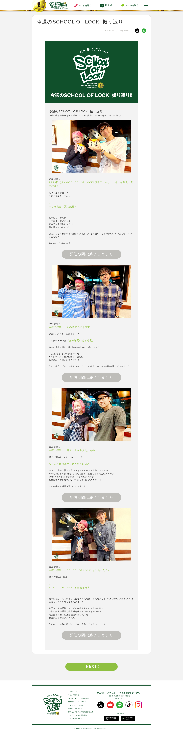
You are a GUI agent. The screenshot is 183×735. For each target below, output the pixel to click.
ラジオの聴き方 (73, 695)
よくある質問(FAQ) (75, 718)
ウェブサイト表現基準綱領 (77, 715)
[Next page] (91, 666)
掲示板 (108, 5)
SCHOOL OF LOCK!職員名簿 (78, 698)
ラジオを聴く (85, 5)
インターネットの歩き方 (76, 705)
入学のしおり (72, 692)
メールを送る (132, 5)
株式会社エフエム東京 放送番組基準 (80, 712)
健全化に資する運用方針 (76, 708)
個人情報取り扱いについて (77, 702)
